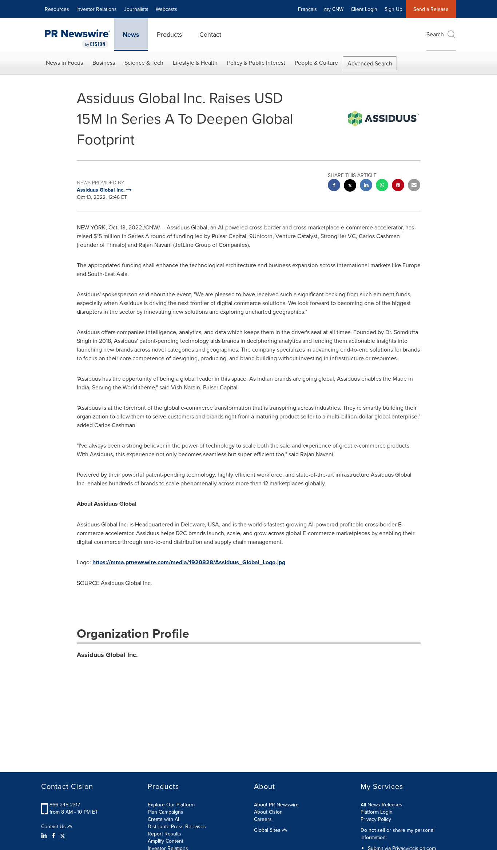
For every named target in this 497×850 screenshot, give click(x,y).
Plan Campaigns (165, 811)
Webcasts (166, 9)
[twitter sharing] (350, 186)
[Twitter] (62, 835)
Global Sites (268, 830)
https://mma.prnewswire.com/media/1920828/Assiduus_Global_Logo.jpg (188, 562)
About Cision (268, 811)
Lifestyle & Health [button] (195, 63)
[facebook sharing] (334, 186)
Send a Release (431, 9)
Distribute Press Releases (177, 826)
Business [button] (103, 63)
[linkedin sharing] (366, 186)
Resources (57, 9)
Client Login (364, 9)
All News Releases (381, 804)
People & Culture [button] (316, 63)
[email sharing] (414, 186)
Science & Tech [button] (143, 63)
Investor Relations (96, 9)
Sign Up (393, 9)
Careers (263, 819)
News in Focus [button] (64, 63)
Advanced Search (369, 63)
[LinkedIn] (45, 835)
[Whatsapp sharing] (382, 186)
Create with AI (163, 819)
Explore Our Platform (171, 804)
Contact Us (54, 826)
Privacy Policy (376, 819)
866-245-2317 (64, 804)
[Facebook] (53, 835)
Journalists (136, 9)
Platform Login (377, 811)
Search (435, 34)
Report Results (164, 833)
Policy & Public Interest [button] (256, 63)
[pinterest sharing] (398, 186)
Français (307, 9)
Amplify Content (165, 841)
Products (169, 34)
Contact (210, 34)
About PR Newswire (276, 804)
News (131, 34)
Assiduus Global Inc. (107, 654)
